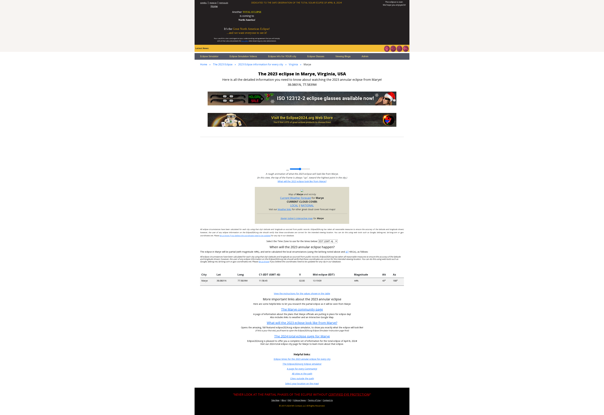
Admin (365, 56)
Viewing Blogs (343, 56)
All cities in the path (302, 373)
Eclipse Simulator (209, 56)
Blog (284, 400)
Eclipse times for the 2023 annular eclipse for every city (302, 359)
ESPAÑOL (203, 3)
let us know (264, 261)
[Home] (387, 48)
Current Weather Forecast (295, 198)
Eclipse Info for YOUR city (282, 56)
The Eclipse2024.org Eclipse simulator (302, 363)
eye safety (244, 41)
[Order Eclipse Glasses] (393, 48)
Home (214, 6)
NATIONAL (307, 205)
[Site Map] (399, 48)
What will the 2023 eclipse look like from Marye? (302, 181)
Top (597, 407)
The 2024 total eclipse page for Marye (302, 336)
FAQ (289, 400)
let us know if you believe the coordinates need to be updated (245, 235)
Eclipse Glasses (315, 56)
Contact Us (328, 400)
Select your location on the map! (302, 383)
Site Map (275, 400)
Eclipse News (300, 400)
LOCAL (294, 205)
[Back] (406, 48)
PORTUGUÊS (223, 3)
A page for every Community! (302, 368)
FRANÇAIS (213, 3)
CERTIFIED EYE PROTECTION (348, 394)
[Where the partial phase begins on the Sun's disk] (305, 268)
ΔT (347, 251)
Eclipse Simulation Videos (243, 56)
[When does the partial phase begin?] (278, 268)
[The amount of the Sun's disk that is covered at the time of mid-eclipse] (367, 268)
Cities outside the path (302, 378)
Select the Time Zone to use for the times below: (292, 241)
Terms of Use (314, 400)
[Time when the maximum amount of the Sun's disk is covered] (332, 268)
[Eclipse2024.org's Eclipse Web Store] (302, 119)
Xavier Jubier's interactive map (296, 218)
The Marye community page (302, 309)
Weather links (284, 209)
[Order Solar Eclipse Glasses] (302, 98)
